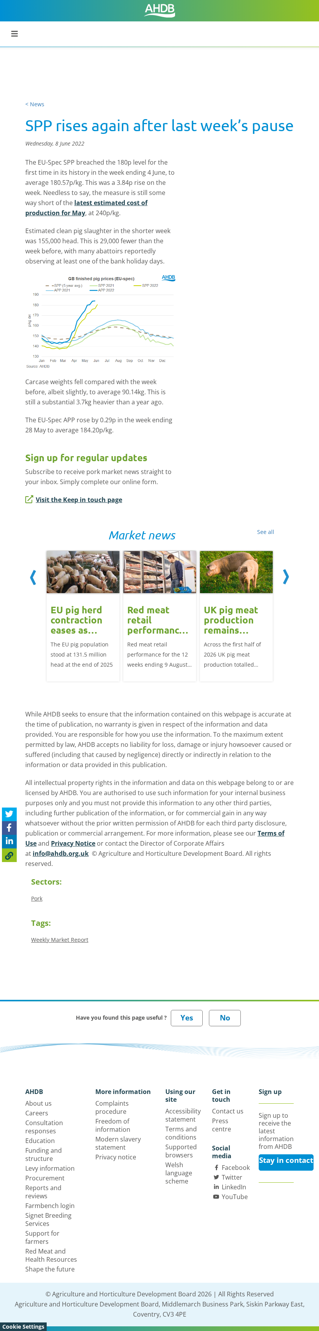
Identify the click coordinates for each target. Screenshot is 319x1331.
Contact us (228, 1111)
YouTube (235, 1196)
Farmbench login (50, 1205)
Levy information (50, 1168)
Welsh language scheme (178, 1173)
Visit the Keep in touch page (79, 499)
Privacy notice (115, 1157)
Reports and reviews (43, 1192)
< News (34, 104)
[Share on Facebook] (9, 828)
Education (40, 1140)
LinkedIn (234, 1187)
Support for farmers (42, 1237)
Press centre (221, 1125)
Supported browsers (181, 1151)
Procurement (45, 1178)
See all (265, 532)
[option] (83, 615)
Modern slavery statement (118, 1143)
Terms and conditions (181, 1133)
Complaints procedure (112, 1107)
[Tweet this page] (9, 814)
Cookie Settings (23, 1326)
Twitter (232, 1177)
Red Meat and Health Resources (51, 1255)
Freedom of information (112, 1125)
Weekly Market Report (59, 939)
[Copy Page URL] (9, 855)
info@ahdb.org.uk (61, 853)
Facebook (236, 1167)
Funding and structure (43, 1154)
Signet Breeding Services (48, 1219)
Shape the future (50, 1269)
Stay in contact (286, 1160)
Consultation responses (44, 1127)
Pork (36, 898)
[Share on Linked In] (9, 841)
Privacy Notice (73, 843)
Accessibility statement (183, 1115)
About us (38, 1103)
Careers (36, 1113)
